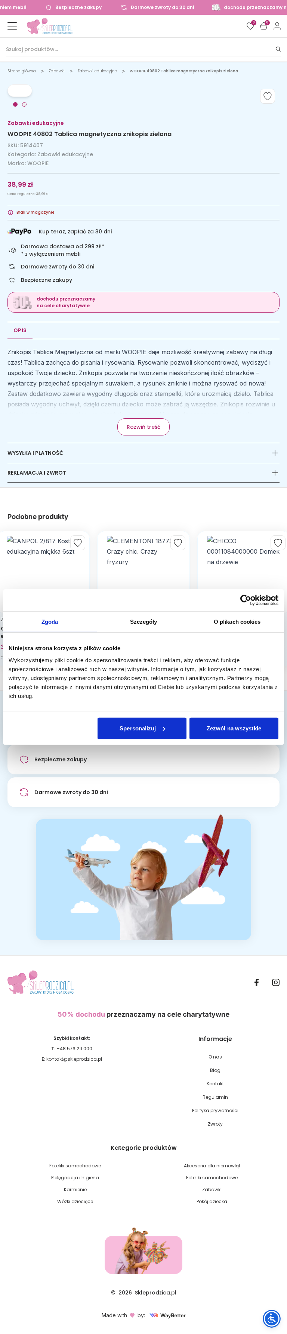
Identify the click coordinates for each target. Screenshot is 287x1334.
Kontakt (215, 1083)
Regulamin (215, 1097)
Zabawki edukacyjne (97, 71)
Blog (215, 1070)
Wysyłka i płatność (35, 453)
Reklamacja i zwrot (36, 472)
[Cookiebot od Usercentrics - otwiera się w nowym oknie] (245, 600)
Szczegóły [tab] (143, 622)
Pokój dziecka (212, 1201)
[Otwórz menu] (12, 26)
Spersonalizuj (138, 728)
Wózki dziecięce (75, 1201)
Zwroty (215, 1124)
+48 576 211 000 (74, 1048)
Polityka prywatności (215, 1110)
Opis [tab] (20, 330)
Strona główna (21, 71)
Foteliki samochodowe (75, 1165)
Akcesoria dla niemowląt (212, 1165)
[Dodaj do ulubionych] (267, 96)
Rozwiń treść (143, 427)
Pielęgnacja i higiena (75, 1177)
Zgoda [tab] (49, 622)
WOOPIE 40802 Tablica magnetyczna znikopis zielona (184, 71)
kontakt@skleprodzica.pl (74, 1059)
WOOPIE (38, 163)
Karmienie (75, 1189)
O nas (215, 1057)
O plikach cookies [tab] (237, 622)
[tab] (15, 104)
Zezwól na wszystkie (234, 728)
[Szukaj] (278, 49)
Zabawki (57, 71)
